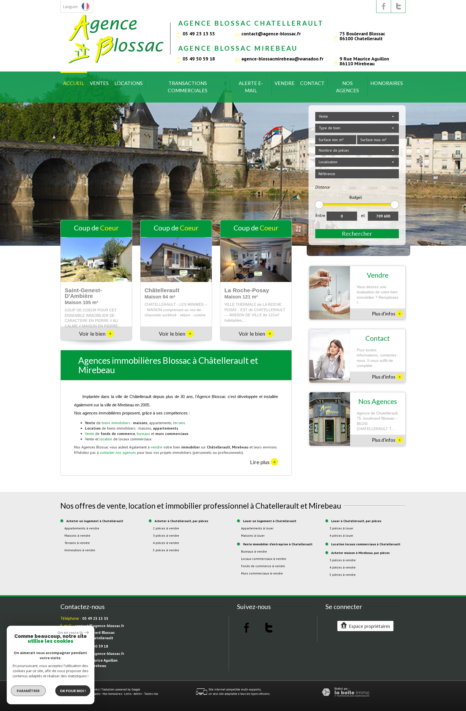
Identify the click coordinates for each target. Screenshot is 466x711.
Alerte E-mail (251, 86)
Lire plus (263, 462)
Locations (128, 83)
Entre (320, 215)
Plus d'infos (386, 313)
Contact (312, 83)
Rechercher (357, 233)
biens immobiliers (116, 422)
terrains (179, 422)
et (363, 215)
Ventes (99, 83)
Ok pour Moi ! (73, 690)
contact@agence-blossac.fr (271, 33)
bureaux (143, 433)
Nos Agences (347, 86)
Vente (89, 433)
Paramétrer (28, 690)
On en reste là (70, 632)
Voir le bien (95, 334)
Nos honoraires (112, 694)
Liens (127, 694)
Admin (137, 694)
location (106, 439)
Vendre (284, 83)
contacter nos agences (118, 452)
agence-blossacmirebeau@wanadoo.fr (282, 58)
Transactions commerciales (187, 86)
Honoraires (386, 83)
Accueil (73, 83)
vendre (156, 447)
